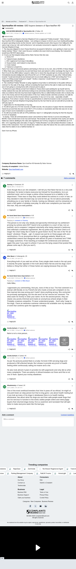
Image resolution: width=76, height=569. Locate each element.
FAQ (41, 480)
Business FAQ (22, 492)
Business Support (23, 495)
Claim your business (24, 497)
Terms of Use (44, 492)
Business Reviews (47, 501)
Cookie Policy (44, 497)
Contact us (21, 483)
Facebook (30, 506)
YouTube (40, 506)
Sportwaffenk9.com (16, 169)
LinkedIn (46, 506)
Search (68, 3)
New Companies (36, 501)
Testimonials (22, 485)
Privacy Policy (44, 495)
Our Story (21, 480)
